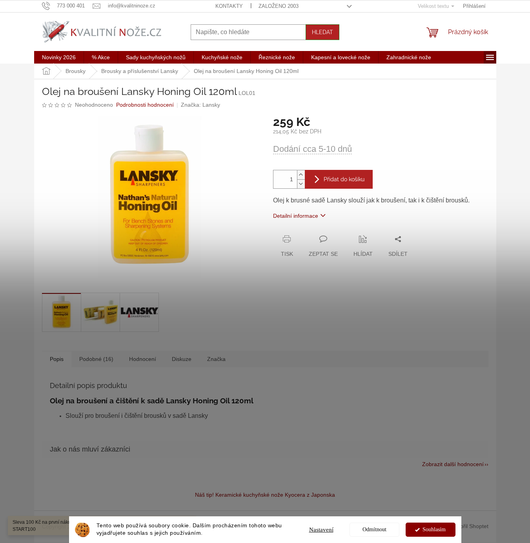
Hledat (322, 32)
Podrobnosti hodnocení (145, 105)
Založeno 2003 (279, 6)
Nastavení (321, 530)
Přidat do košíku (344, 179)
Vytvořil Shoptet (469, 526)
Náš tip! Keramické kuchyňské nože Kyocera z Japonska (265, 495)
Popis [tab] (57, 359)
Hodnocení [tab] (142, 359)
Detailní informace (295, 216)
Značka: (200, 105)
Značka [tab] (216, 359)
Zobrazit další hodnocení (453, 464)
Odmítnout (374, 529)
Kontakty (229, 6)
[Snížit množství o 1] (301, 183)
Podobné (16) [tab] (96, 359)
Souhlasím (434, 529)
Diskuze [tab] (181, 359)
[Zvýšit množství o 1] (301, 174)
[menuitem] (59, 57)
